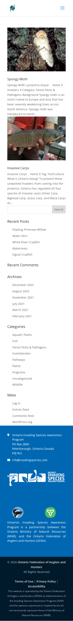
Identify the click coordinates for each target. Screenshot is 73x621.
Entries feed (20, 409)
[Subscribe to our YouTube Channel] (53, 497)
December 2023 (23, 285)
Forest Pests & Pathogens (29, 347)
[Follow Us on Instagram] (42, 497)
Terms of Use (24, 581)
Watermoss (20, 248)
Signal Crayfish (22, 254)
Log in (16, 403)
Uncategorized (22, 378)
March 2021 (20, 310)
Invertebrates (21, 353)
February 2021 (22, 316)
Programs (18, 372)
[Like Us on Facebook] (18, 497)
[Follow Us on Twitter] (30, 497)
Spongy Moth (17, 79)
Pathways (18, 360)
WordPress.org (22, 422)
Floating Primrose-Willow (29, 229)
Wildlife (17, 385)
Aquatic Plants (22, 335)
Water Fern (19, 236)
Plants (16, 366)
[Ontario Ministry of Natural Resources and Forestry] (50, 518)
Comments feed (23, 416)
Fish (15, 341)
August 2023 (20, 291)
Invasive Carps (18, 168)
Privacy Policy (46, 581)
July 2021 (18, 304)
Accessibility (36, 586)
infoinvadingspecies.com (29, 460)
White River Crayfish (26, 242)
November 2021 (23, 297)
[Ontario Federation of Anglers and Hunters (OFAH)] (18, 518)
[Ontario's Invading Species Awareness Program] (35, 485)
